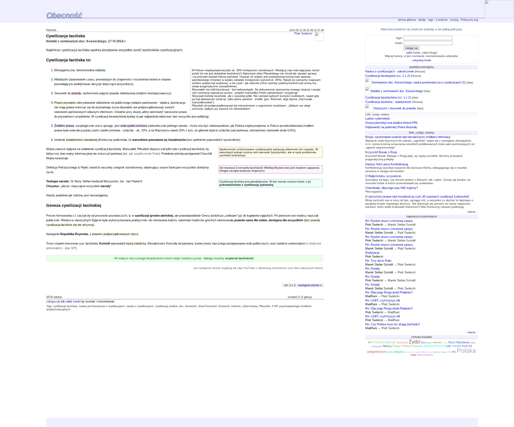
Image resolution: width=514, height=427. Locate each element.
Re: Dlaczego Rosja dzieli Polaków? (389, 292)
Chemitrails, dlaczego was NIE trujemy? (391, 189)
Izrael (443, 352)
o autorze (441, 19)
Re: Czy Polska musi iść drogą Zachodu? (392, 324)
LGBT (448, 346)
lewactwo (418, 346)
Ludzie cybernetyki (377, 118)
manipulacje (384, 342)
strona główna (407, 19)
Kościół (467, 346)
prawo (429, 343)
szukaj (454, 19)
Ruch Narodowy (459, 342)
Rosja (445, 342)
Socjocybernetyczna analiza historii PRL (391, 122)
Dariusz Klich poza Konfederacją (416, 167)
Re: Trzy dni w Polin (378, 260)
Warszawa (402, 342)
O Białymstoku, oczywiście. (417, 179)
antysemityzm (434, 346)
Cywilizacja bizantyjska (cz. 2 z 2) (387, 75)
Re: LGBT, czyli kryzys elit (382, 300)
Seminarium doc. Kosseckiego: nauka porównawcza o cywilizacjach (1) (419, 82)
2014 (423, 342)
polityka (398, 351)
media (456, 346)
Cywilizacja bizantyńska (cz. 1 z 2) (388, 97)
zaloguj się (53, 301)
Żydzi (414, 341)
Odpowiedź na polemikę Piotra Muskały (391, 127)
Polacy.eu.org (469, 19)
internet (436, 342)
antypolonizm (376, 351)
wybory (436, 352)
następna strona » (309, 285)
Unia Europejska (425, 355)
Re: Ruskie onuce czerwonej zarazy (389, 220)
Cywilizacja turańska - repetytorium (388, 101)
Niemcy (387, 346)
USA (449, 352)
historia (406, 346)
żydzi (390, 352)
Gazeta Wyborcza (423, 352)
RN (370, 342)
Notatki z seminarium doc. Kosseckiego (397, 91)
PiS (454, 352)
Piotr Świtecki (303, 33)
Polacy (397, 346)
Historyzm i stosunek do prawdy (395, 108)
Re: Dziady (372, 268)
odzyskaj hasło (421, 60)
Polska (466, 350)
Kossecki (408, 352)
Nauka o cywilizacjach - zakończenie (389, 71)
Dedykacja (372, 252)
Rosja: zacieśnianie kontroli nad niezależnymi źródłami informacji (419, 142)
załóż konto (73, 301)
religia (413, 355)
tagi (430, 19)
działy (422, 19)
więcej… (472, 211)
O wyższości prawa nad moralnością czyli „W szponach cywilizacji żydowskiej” (419, 201)
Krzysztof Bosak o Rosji (414, 155)
